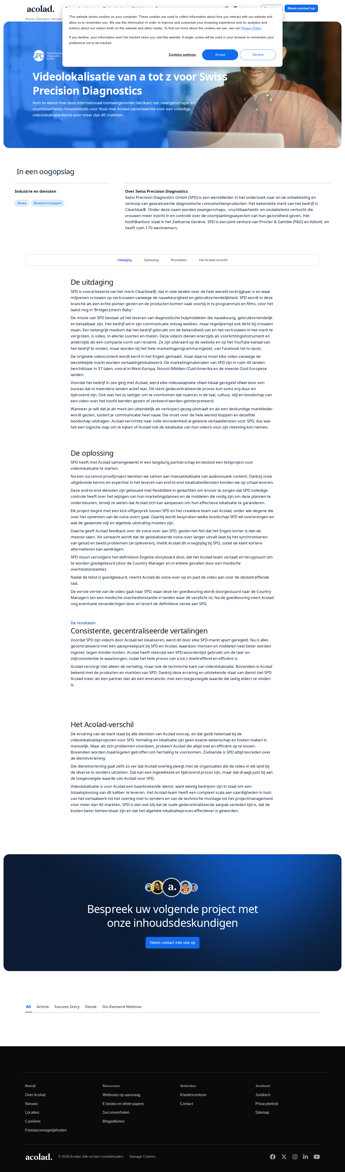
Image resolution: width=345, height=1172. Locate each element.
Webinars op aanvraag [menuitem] (121, 1095)
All (28, 1006)
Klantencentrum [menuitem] (193, 1095)
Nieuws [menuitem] (31, 1104)
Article (43, 1006)
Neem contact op (301, 8)
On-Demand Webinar (122, 1006)
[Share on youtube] (317, 1157)
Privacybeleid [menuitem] (266, 1104)
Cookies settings (182, 54)
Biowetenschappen (48, 203)
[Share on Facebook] (273, 1157)
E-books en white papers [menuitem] (123, 1104)
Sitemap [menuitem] (262, 1112)
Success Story (67, 1006)
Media (22, 203)
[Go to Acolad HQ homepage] (40, 8)
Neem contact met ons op (172, 942)
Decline (258, 54)
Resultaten (179, 260)
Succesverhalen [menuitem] (116, 1112)
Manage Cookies (143, 1156)
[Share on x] (284, 1157)
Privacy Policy (251, 28)
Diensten (42, 19)
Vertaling (57, 19)
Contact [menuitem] (186, 1104)
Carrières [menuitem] (33, 1121)
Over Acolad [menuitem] (35, 1095)
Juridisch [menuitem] (262, 1095)
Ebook (91, 1006)
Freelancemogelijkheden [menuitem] (46, 1130)
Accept (220, 54)
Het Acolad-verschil (213, 260)
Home (29, 19)
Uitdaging (125, 260)
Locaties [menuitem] (32, 1112)
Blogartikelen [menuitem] (114, 1121)
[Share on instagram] (294, 1157)
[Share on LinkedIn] (305, 1157)
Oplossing (151, 260)
